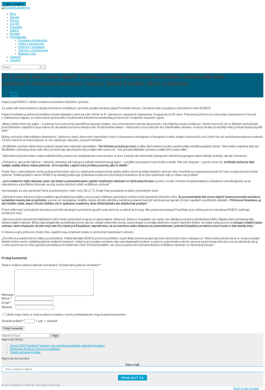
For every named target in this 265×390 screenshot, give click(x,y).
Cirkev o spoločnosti (31, 43)
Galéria (14, 30)
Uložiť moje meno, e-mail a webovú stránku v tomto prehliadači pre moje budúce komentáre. (66, 314)
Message (8, 294)
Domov (14, 20)
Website (7, 307)
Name (7, 298)
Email (6, 302)
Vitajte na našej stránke (25, 352)
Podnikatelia (18, 37)
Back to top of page (247, 388)
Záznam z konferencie (33, 50)
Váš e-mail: (132, 364)
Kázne (14, 95)
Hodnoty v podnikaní (31, 47)
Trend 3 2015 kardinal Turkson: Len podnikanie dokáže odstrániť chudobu (57, 345)
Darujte (14, 17)
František (16, 27)
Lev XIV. (15, 23)
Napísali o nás (27, 53)
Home (14, 92)
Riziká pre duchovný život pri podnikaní (35, 349)
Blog (13, 14)
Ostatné (15, 60)
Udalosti (15, 57)
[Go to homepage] (16, 7)
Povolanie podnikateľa (32, 40)
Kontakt (15, 33)
